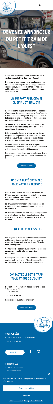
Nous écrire (15, 352)
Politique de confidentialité (33, 401)
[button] (49, 373)
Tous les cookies (26, 388)
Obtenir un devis (26, 166)
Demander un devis (15, 367)
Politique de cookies (16, 401)
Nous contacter (26, 307)
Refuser (26, 395)
